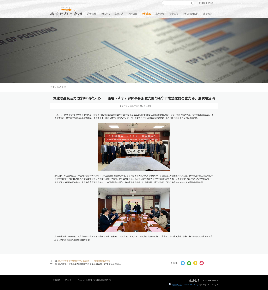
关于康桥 (91, 13)
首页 (52, 87)
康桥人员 (118, 13)
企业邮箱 (202, 3)
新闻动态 (132, 13)
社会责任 (173, 13)
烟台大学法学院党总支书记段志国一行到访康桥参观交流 (84, 261)
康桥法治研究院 (190, 13)
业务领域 (159, 13)
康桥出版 (207, 13)
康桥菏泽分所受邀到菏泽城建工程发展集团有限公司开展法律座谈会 (89, 264)
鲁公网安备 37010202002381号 (185, 285)
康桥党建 (146, 13)
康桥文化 (105, 13)
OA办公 (211, 3)
